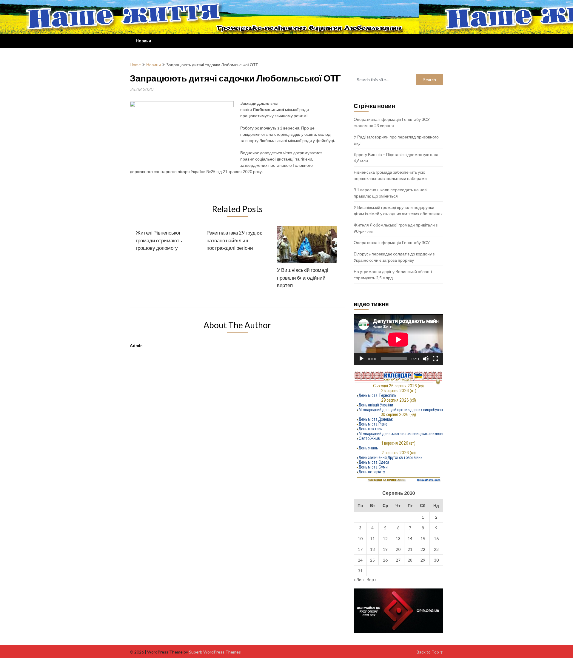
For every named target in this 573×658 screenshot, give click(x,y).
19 (385, 549)
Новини (143, 40)
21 (410, 549)
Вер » (371, 579)
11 (372, 538)
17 (360, 549)
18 (372, 549)
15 (422, 538)
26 (385, 560)
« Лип (359, 579)
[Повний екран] (435, 359)
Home (135, 64)
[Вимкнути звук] (426, 359)
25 (372, 560)
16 (436, 538)
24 (360, 560)
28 (410, 560)
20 (398, 549)
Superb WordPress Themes (215, 651)
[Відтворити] (361, 359)
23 (436, 549)
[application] (398, 339)
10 (360, 538)
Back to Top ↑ (430, 651)
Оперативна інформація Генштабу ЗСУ (392, 242)
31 (360, 570)
